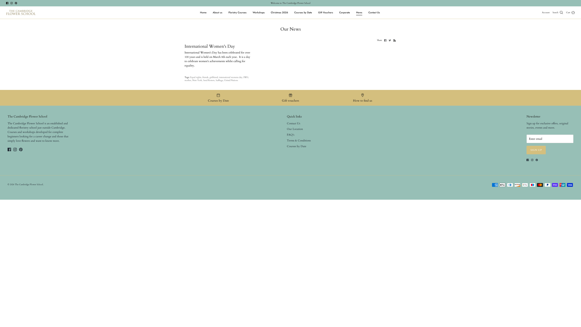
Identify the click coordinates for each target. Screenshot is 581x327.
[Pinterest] (16, 3)
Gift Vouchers (325, 12)
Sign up (536, 150)
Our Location (295, 129)
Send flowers (209, 80)
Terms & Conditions (299, 140)
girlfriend (214, 77)
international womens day (230, 77)
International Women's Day (210, 46)
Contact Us (374, 12)
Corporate (344, 12)
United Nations (231, 80)
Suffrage (219, 80)
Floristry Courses (237, 12)
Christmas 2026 (279, 12)
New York (197, 80)
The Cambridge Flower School (29, 184)
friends (205, 77)
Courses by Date (303, 12)
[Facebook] (7, 3)
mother (188, 80)
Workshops (259, 12)
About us (217, 12)
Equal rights (195, 77)
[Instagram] (11, 3)
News (359, 12)
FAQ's (290, 135)
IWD (245, 77)
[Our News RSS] (394, 40)
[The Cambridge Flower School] (21, 12)
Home (203, 12)
